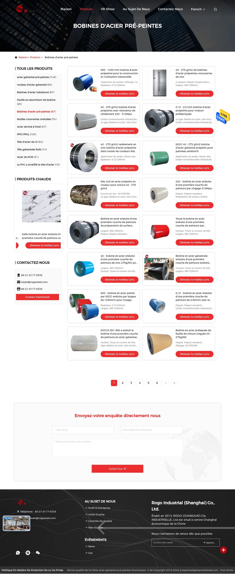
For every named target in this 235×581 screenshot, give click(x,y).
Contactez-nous (170, 9)
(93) (34, 84)
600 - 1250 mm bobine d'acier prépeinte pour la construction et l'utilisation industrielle (119, 73)
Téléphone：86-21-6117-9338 (37, 511)
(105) (26, 134)
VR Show (108, 9)
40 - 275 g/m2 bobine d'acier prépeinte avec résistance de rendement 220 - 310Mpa (118, 111)
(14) (32, 149)
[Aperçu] (28, 8)
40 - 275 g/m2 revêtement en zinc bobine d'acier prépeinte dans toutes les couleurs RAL (118, 148)
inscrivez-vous (211, 542)
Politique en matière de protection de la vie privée (32, 570)
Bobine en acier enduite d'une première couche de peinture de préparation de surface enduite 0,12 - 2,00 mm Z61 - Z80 (119, 225)
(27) (31, 126)
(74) (36, 119)
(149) (36, 77)
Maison (66, 9)
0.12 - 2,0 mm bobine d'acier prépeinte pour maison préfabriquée (193, 111)
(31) (28, 157)
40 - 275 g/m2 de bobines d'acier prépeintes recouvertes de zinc (194, 73)
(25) (36, 102)
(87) (36, 111)
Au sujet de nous (136, 9)
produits (35, 57)
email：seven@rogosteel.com (37, 518)
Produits (86, 9)
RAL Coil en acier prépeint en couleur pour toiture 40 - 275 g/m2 (118, 185)
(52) (30, 141)
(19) (38, 164)
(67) (35, 92)
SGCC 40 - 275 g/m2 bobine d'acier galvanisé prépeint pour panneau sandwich (194, 148)
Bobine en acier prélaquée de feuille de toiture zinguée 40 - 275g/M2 (193, 334)
